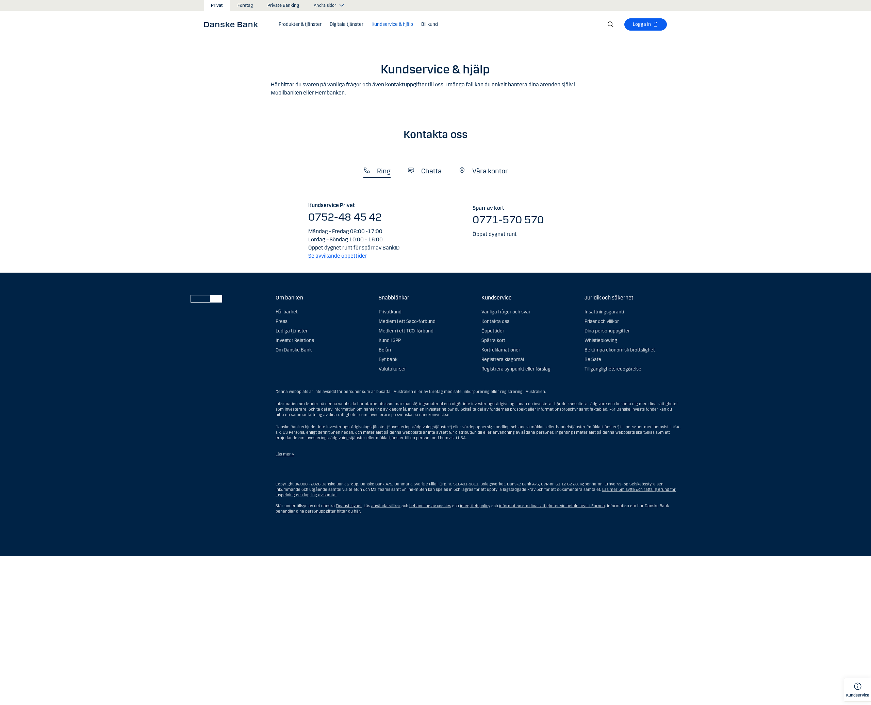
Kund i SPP (390, 340)
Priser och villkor (602, 321)
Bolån (385, 350)
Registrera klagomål (502, 359)
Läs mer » (285, 454)
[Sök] (610, 24)
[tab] (377, 169)
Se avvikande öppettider (337, 256)
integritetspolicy (475, 505)
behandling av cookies (430, 505)
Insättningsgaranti (604, 312)
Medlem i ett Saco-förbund (407, 321)
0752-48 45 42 (345, 217)
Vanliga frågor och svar (505, 312)
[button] (300, 24)
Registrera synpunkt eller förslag (515, 369)
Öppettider (492, 331)
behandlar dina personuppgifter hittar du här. (318, 511)
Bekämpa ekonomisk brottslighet (620, 350)
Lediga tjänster (292, 331)
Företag (245, 5)
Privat (217, 5)
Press (281, 321)
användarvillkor (385, 505)
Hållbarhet (287, 312)
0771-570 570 (508, 219)
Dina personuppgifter (607, 331)
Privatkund (390, 312)
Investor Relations (295, 340)
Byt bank (388, 359)
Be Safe (593, 359)
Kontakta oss (495, 321)
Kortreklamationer (500, 350)
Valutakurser (392, 369)
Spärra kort (493, 340)
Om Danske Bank (294, 350)
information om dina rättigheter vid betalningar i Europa (552, 505)
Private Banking (283, 5)
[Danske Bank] (233, 24)
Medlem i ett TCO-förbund (406, 331)
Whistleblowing (601, 340)
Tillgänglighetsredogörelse (613, 369)
